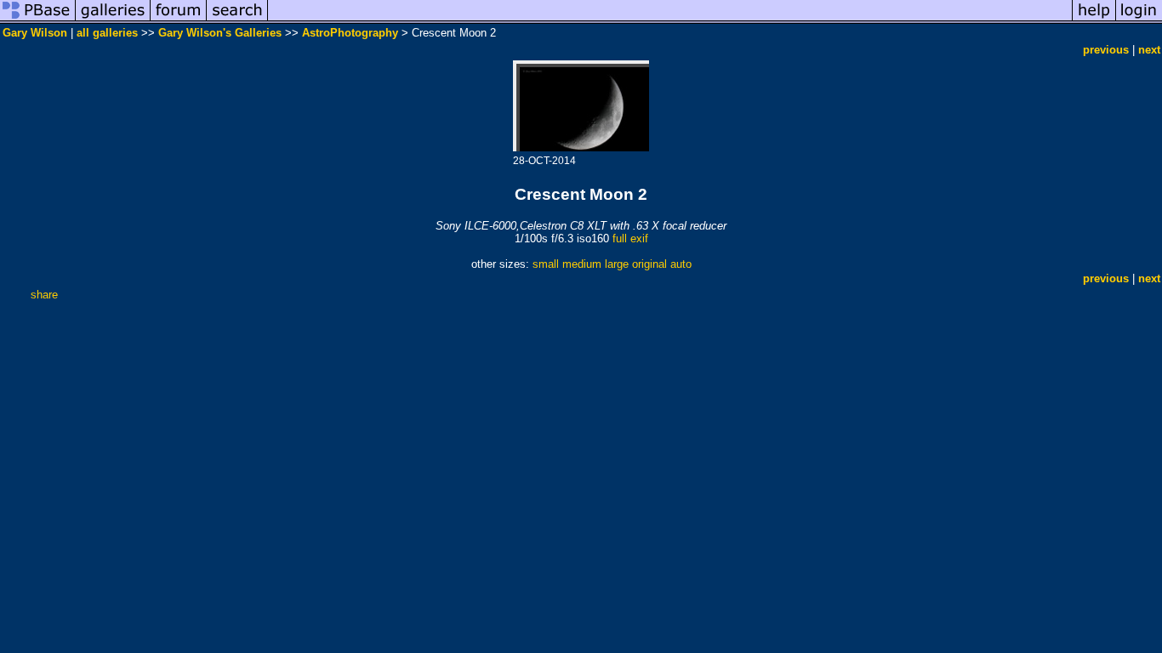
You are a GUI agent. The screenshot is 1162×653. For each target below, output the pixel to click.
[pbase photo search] (237, 20)
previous (1106, 49)
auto (681, 264)
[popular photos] (670, 20)
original (649, 264)
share (44, 294)
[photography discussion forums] (179, 20)
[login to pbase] (1139, 20)
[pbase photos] (38, 20)
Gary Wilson (35, 32)
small (546, 264)
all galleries (107, 32)
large (617, 264)
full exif (630, 238)
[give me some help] (1094, 20)
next (1149, 49)
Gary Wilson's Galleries (220, 32)
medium (581, 264)
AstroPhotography (350, 32)
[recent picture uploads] (113, 20)
